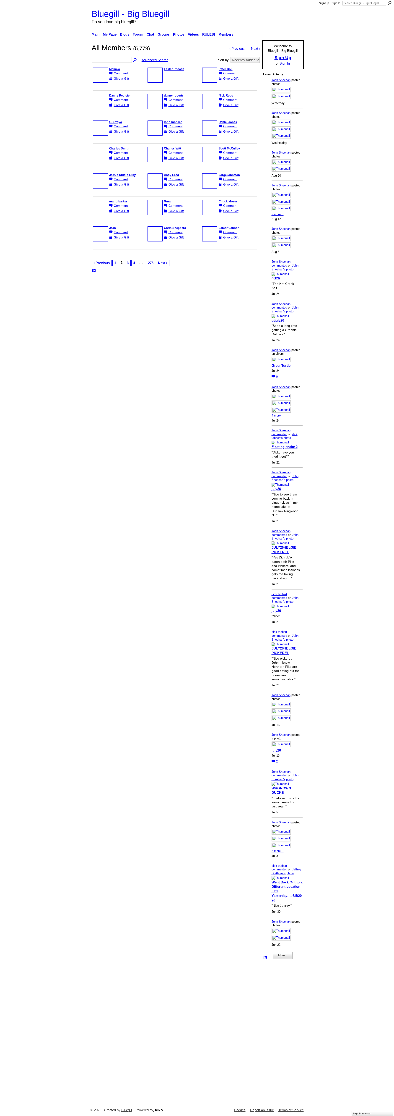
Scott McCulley (229, 148)
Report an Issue (262, 1110)
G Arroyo (115, 122)
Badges (240, 1110)
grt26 (276, 278)
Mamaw (114, 69)
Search (389, 3)
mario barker (118, 201)
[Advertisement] (276, 1031)
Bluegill (126, 1110)
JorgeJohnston (229, 175)
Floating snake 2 (285, 447)
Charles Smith (119, 148)
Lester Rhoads (174, 69)
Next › (162, 263)
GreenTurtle (281, 365)
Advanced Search (155, 60)
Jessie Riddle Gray (122, 175)
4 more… (278, 415)
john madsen (173, 122)
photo (289, 269)
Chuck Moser (228, 201)
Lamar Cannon (229, 228)
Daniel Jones (228, 122)
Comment (121, 73)
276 (150, 263)
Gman (168, 201)
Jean (112, 228)
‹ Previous (101, 263)
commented (279, 265)
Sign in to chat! (362, 1113)
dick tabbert (279, 594)
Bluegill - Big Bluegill (130, 14)
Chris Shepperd (175, 228)
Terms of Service (291, 1110)
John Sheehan (281, 80)
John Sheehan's (285, 267)
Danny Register (120, 95)
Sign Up (324, 3)
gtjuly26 (278, 320)
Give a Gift (121, 78)
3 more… (278, 851)
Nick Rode (226, 95)
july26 (276, 489)
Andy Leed (171, 175)
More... (283, 955)
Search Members (135, 60)
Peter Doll (226, 69)
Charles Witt (172, 148)
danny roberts (174, 95)
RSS (94, 271)
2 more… (278, 214)
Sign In (336, 3)
